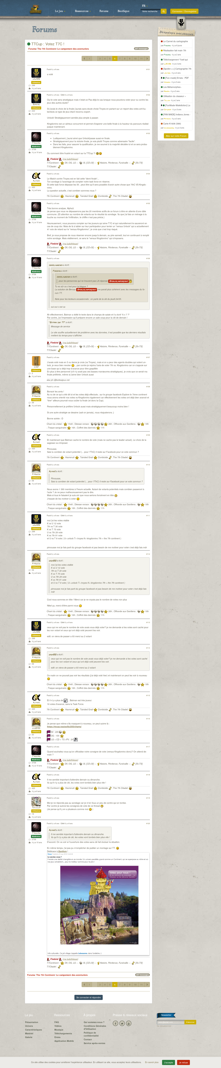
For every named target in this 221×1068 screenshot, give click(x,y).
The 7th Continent (46, 48)
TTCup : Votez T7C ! (47, 43)
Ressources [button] (82, 11)
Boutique (123, 11)
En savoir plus (152, 1062)
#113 (148, 622)
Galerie (28, 1037)
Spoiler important (118, 281)
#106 (148, 258)
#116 (148, 718)
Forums (104, 11)
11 (141, 58)
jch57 (36, 367)
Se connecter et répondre (88, 997)
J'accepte (168, 1062)
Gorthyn (62, 851)
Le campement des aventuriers (73, 48)
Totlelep (36, 808)
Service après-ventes (94, 1043)
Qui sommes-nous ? (94, 1022)
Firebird (36, 143)
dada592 (36, 79)
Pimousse (36, 396)
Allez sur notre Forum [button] (176, 135)
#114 (148, 648)
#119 (148, 798)
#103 (148, 133)
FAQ (56, 1022)
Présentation (31, 1022)
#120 (148, 823)
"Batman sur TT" (57, 322)
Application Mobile (64, 1040)
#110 (148, 464)
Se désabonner (164, 1025)
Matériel (29, 1033)
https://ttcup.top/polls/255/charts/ (64, 726)
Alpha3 (36, 181)
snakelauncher (55, 265)
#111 (148, 515)
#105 (148, 203)
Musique (58, 1029)
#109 (148, 435)
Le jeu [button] (59, 11)
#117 (148, 746)
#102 (148, 95)
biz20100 (36, 728)
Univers (29, 1025)
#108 (148, 386)
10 (135, 58)
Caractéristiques (33, 1029)
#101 (148, 69)
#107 (148, 357)
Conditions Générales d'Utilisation (95, 1027)
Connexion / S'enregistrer (184, 11)
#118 (148, 774)
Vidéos (57, 1025)
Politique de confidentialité (91, 1034)
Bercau (36, 104)
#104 (148, 173)
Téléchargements (63, 1033)
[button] (145, 6)
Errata (57, 1037)
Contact (88, 1039)
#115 (148, 695)
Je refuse (183, 1062)
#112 (148, 554)
